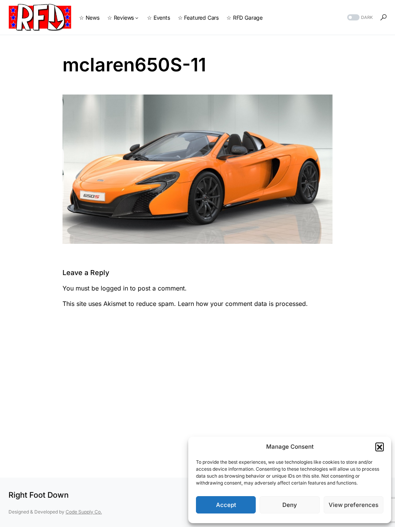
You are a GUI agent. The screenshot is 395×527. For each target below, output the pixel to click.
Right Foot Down (38, 495)
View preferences (353, 504)
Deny (289, 504)
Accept (226, 504)
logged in (114, 288)
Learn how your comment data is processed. (243, 303)
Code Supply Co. (84, 512)
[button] (379, 447)
